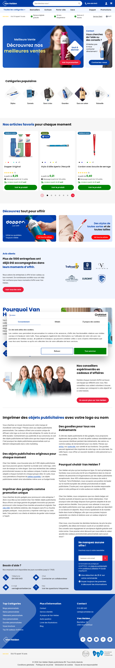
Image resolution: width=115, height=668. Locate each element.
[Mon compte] (106, 3)
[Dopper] (29, 228)
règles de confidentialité (99, 566)
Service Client (97, 16)
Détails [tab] (57, 322)
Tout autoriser (90, 351)
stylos (61, 447)
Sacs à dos (47, 103)
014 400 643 (92, 3)
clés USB (6, 508)
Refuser (57, 351)
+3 (93, 162)
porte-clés (71, 447)
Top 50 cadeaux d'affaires (13, 630)
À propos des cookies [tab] (91, 322)
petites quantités (34, 477)
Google (103, 568)
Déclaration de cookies (64, 665)
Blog (41, 626)
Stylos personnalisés (11, 612)
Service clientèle (46, 612)
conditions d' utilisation (90, 568)
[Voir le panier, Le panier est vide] (111, 3)
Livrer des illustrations (48, 623)
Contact (43, 608)
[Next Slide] (73, 195)
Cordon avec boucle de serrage (94, 166)
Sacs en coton (82, 103)
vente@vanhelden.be (85, 612)
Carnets (30, 103)
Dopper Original (12, 166)
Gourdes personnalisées (12, 623)
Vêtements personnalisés (13, 615)
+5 (19, 162)
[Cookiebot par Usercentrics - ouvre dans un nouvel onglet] (96, 315)
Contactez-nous (99, 62)
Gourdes (65, 103)
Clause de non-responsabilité (86, 665)
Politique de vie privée (44, 665)
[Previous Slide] (42, 195)
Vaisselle (99, 103)
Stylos (12, 103)
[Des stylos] (85, 228)
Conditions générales (26, 665)
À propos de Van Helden (49, 615)
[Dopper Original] (20, 145)
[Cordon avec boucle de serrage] (94, 145)
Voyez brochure (9, 626)
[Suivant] (108, 96)
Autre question (45, 619)
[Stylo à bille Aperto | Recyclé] (57, 145)
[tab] (47, 195)
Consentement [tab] (24, 322)
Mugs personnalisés (11, 608)
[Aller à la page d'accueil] (10, 3)
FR (109, 16)
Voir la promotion (70, 62)
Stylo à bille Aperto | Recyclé (55, 166)
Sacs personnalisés (10, 619)
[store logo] (30, 639)
